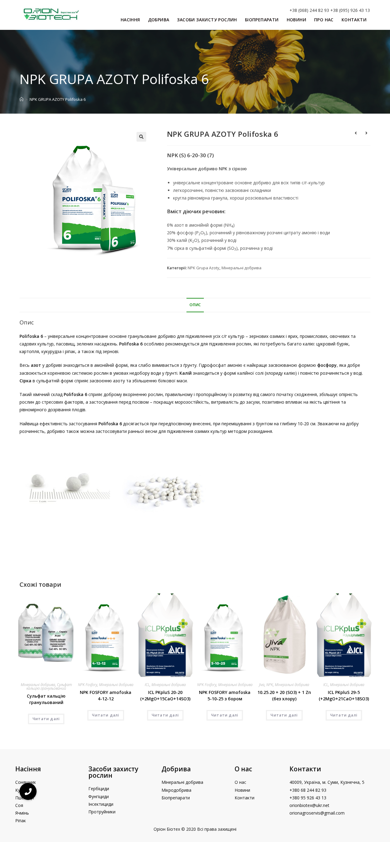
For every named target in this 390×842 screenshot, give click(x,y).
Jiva (261, 684)
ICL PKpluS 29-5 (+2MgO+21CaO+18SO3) (344, 695)
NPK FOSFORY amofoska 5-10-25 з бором (224, 695)
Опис (195, 304)
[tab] (195, 305)
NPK (269, 684)
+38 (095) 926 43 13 (350, 10)
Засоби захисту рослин (113, 772)
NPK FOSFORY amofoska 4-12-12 (105, 695)
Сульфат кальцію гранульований (49, 686)
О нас (243, 769)
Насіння (28, 769)
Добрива (176, 769)
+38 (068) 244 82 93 (309, 10)
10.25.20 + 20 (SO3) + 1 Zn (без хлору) (284, 695)
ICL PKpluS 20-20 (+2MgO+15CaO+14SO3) (165, 695)
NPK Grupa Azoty (203, 268)
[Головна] (21, 99)
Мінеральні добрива (241, 268)
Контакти (305, 769)
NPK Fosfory (87, 684)
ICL (147, 684)
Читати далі (46, 718)
